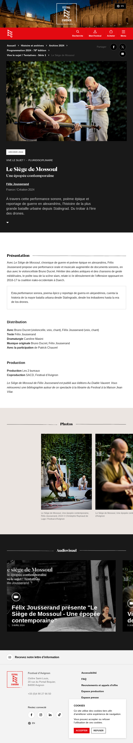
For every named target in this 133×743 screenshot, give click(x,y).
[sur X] (122, 46)
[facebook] (32, 714)
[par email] (122, 53)
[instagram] (41, 714)
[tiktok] (60, 714)
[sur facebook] (113, 46)
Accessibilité (89, 672)
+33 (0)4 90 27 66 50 (39, 693)
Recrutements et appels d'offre (99, 685)
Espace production (92, 691)
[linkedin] (51, 714)
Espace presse (90, 697)
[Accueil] (10, 34)
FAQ (83, 679)
